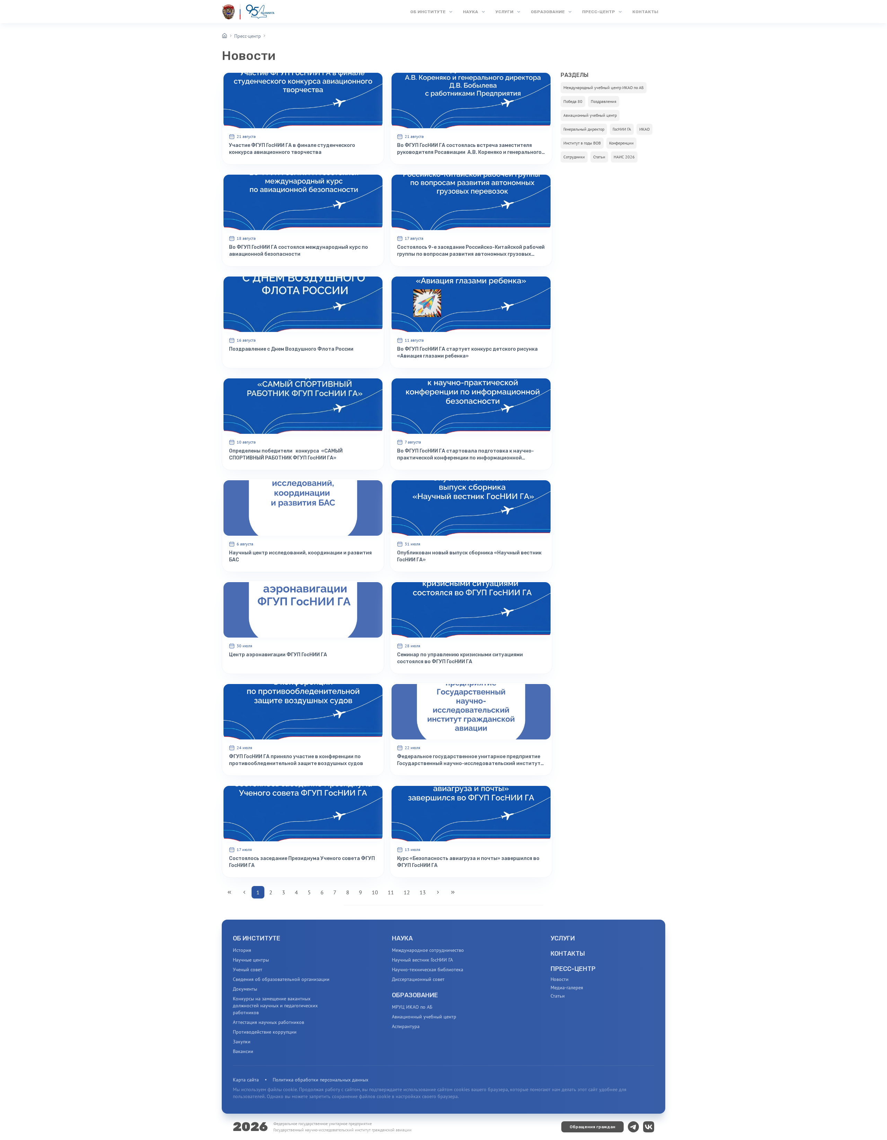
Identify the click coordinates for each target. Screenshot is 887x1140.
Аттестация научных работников (268, 1022)
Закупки (242, 1041)
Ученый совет (247, 969)
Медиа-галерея (567, 987)
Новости (560, 979)
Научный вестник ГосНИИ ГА (422, 960)
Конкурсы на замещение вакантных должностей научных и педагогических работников (275, 1006)
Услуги (563, 938)
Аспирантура (406, 1026)
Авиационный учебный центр (424, 1017)
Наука (402, 938)
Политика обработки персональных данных (320, 1080)
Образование (415, 995)
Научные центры (251, 960)
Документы (245, 989)
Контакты (568, 953)
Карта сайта (246, 1080)
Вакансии (243, 1051)
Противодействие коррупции (265, 1032)
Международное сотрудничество (428, 950)
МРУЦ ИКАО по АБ (412, 1007)
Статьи (558, 996)
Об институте (256, 938)
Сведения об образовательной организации (281, 979)
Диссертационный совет (418, 979)
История (242, 950)
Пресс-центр (247, 36)
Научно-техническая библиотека (427, 969)
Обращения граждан (592, 1126)
